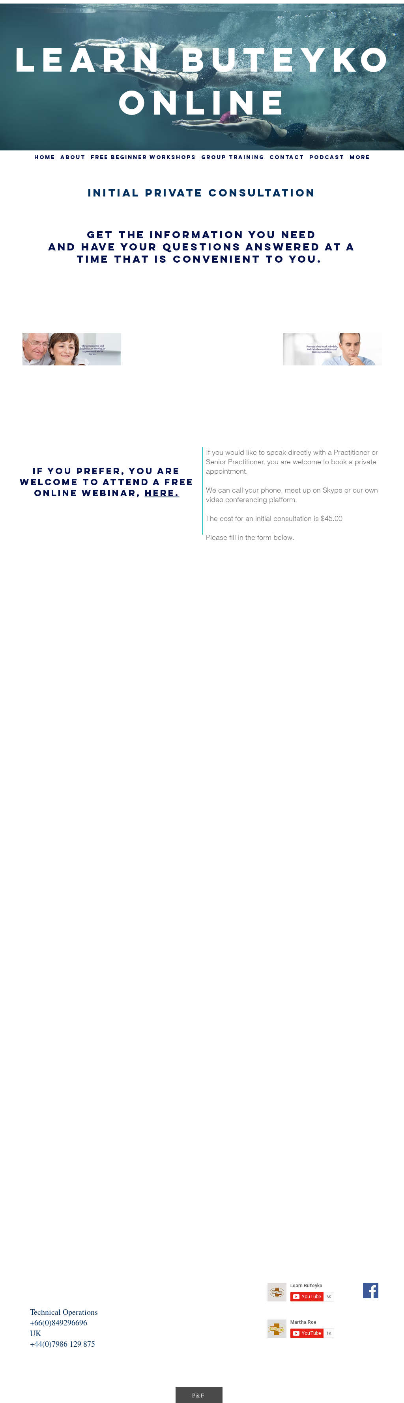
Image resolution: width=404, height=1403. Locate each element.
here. (162, 493)
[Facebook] (370, 1290)
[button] (232, 157)
